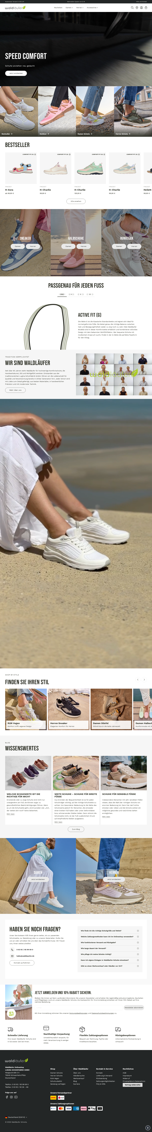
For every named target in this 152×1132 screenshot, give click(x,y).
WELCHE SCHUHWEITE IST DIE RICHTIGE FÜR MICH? (23, 795)
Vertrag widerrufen (132, 1085)
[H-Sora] (21, 168)
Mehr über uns (15, 390)
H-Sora (9, 190)
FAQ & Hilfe (100, 1084)
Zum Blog (76, 829)
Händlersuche (78, 1076)
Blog (75, 1081)
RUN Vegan (54, 1078)
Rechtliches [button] (128, 1069)
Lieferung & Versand (104, 1076)
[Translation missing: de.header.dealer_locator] (137, 8)
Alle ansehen (76, 201)
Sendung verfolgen (57, 1084)
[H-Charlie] (55, 168)
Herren (33, 246)
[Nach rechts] (144, 679)
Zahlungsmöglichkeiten (105, 1081)
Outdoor (43, 134)
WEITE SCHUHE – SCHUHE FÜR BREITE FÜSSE (75, 795)
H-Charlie (45, 190)
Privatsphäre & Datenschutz (134, 1081)
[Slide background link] (76, 49)
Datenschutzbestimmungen (103, 1013)
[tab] (62, 295)
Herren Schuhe (122, 134)
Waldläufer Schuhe (19, 1122)
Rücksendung (101, 1078)
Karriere (76, 1084)
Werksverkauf (78, 1078)
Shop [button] (52, 1069)
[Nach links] (137, 679)
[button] (147, 1127)
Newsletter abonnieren (134, 1008)
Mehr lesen (11, 814)
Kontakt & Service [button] (104, 1069)
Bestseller (6, 134)
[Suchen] (132, 8)
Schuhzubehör (56, 1081)
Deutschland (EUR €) (16, 1117)
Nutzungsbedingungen (78, 1013)
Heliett (147, 190)
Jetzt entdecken (16, 73)
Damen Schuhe (84, 134)
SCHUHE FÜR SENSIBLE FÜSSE (119, 794)
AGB (124, 1073)
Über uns (77, 1073)
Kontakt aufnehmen (22, 963)
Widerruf (126, 1078)
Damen (18, 246)
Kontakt (99, 1073)
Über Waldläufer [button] (80, 1069)
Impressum (127, 1076)
